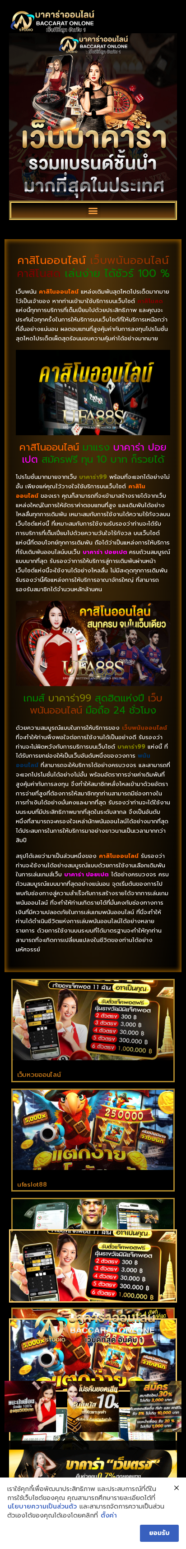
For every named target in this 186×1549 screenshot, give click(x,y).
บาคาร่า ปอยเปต (105, 552)
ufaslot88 (31, 1184)
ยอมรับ (159, 1533)
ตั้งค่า (109, 1515)
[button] (93, 210)
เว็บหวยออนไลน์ (38, 1075)
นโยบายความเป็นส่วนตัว (42, 1506)
